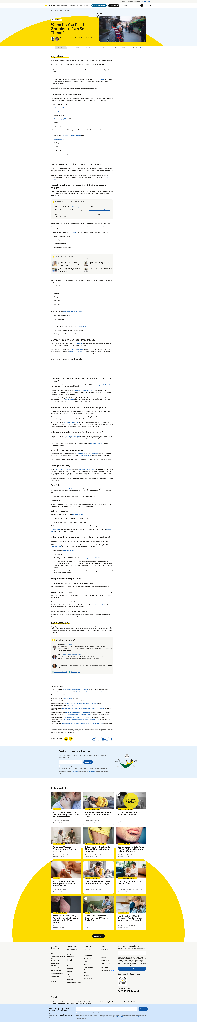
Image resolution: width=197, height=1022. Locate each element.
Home (52, 11)
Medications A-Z (55, 961)
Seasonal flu (70, 979)
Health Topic (60, 11)
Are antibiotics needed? (106, 48)
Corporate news (88, 978)
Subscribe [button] (88, 762)
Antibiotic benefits (125, 48)
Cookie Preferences (106, 963)
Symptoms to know (91, 48)
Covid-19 (69, 977)
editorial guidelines (69, 732)
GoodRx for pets (55, 976)
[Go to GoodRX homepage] (50, 5)
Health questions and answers (74, 982)
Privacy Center (104, 952)
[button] (98, 5)
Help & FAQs (87, 949)
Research (86, 964)
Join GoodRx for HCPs (146, 1)
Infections (70, 11)
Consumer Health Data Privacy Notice (106, 966)
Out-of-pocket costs (56, 970)
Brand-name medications (57, 973)
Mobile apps (54, 954)
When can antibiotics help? (76, 48)
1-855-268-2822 (131, 1002)
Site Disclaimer (104, 957)
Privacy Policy (92, 771)
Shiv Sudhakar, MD (69, 37)
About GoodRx (87, 958)
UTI (68, 974)
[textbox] (70, 762)
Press (85, 961)
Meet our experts (75, 672)
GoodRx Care (54, 981)
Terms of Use (74, 771)
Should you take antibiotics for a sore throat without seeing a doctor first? (72, 583)
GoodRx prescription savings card (58, 957)
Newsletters (70, 968)
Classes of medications (56, 968)
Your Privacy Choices (106, 970)
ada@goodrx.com (141, 1002)
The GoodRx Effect (88, 967)
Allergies (69, 971)
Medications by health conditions (56, 964)
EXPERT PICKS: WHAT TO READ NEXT (69, 202)
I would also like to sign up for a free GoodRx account (74, 766)
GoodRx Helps (87, 970)
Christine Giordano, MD (87, 37)
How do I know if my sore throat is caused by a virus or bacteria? (69, 611)
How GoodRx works (72, 949)
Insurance (53, 951)
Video (68, 966)
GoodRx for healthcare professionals (73, 955)
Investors (86, 975)
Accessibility (87, 952)
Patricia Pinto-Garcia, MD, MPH (72, 654)
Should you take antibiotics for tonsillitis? (63, 602)
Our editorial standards (60, 672)
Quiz (116, 48)
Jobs (85, 972)
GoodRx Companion (55, 979)
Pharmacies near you (72, 952)
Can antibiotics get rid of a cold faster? (62, 592)
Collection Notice (105, 960)
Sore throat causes (60, 48)
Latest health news (72, 963)
